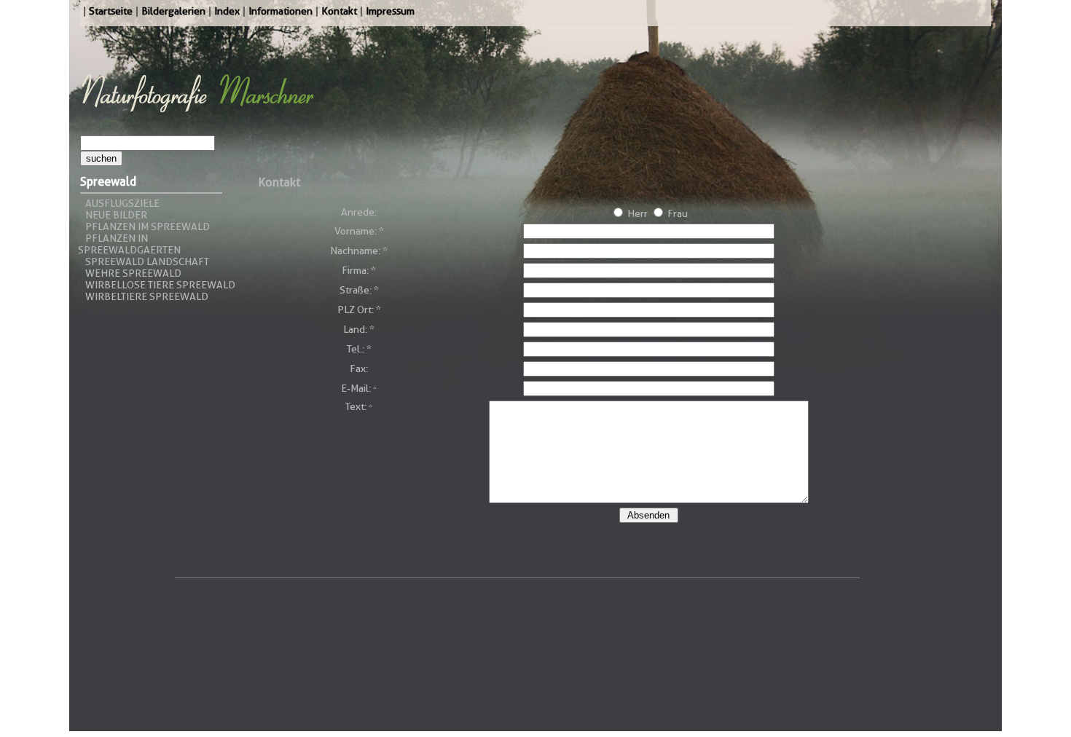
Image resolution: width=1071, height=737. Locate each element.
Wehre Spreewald (133, 273)
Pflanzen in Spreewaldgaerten (129, 244)
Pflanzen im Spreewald (147, 226)
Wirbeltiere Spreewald (146, 296)
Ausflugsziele (122, 203)
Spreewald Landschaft (147, 261)
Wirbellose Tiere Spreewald (160, 285)
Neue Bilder (116, 215)
